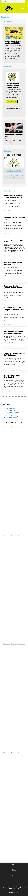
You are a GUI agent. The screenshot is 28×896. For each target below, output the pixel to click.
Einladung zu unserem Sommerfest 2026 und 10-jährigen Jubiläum (14, 196)
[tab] (14, 108)
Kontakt (23, 887)
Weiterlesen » (7, 210)
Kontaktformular (12, 101)
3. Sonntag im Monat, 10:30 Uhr (13, 108)
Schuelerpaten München (10, 417)
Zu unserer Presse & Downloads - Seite (14, 177)
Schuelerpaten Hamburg (10, 414)
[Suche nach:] (13, 1)
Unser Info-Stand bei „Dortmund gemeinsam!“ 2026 (13, 263)
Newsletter (16, 888)
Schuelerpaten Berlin (9, 408)
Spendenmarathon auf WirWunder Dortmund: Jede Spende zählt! (14, 332)
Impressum (5, 887)
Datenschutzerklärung (14, 887)
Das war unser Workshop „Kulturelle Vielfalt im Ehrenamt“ (13, 287)
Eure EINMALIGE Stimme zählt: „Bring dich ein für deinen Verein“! (14, 309)
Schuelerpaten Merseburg (10, 416)
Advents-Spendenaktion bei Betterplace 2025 (12, 376)
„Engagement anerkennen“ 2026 (13, 241)
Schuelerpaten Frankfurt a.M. (11, 412)
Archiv (10, 888)
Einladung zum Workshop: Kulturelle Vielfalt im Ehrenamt (14, 354)
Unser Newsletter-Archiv (14, 171)
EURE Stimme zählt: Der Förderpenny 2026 (14, 218)
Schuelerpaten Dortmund (10, 410)
